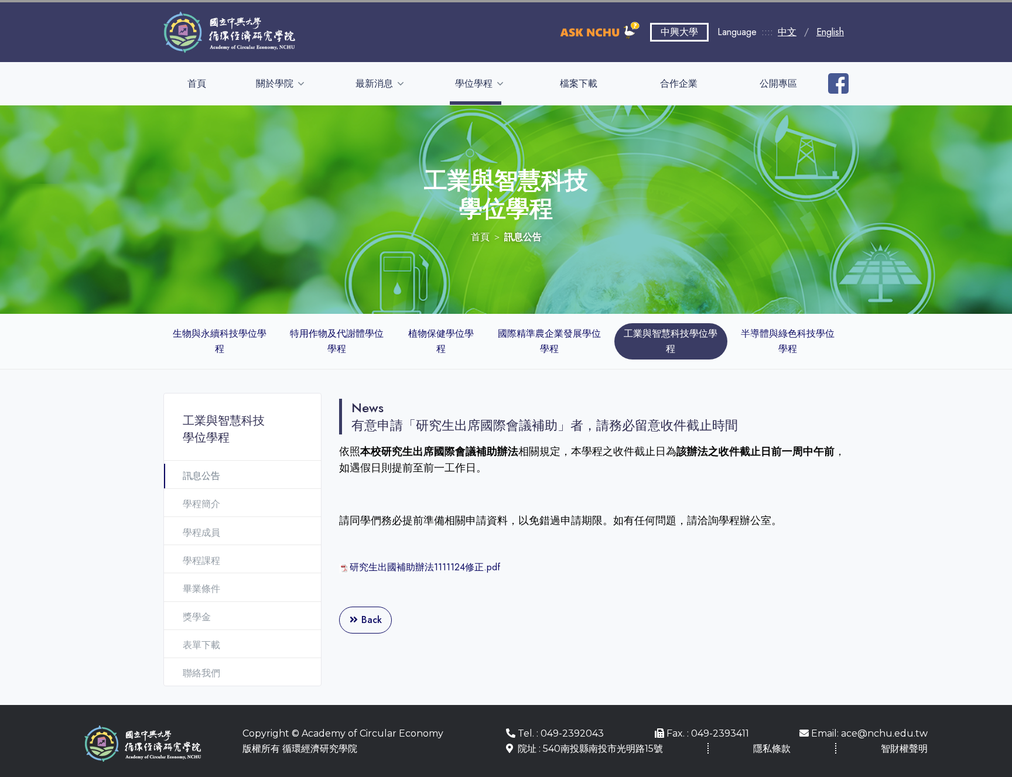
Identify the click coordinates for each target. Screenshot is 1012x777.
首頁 (196, 83)
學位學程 (475, 83)
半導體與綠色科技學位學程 (788, 341)
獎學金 (197, 617)
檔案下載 (578, 83)
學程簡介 (201, 504)
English (830, 32)
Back (370, 620)
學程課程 (201, 560)
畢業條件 (201, 588)
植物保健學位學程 (441, 341)
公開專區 (778, 83)
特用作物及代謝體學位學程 (337, 341)
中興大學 (679, 32)
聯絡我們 (201, 673)
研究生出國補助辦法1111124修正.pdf (425, 567)
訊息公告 (201, 475)
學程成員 (201, 532)
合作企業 (679, 83)
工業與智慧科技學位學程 (670, 341)
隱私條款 (772, 748)
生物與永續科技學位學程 (219, 341)
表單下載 (201, 645)
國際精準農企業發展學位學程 (549, 341)
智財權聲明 (904, 748)
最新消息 (375, 83)
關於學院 (276, 83)
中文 (787, 32)
